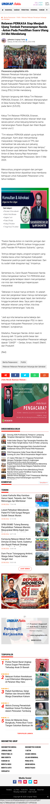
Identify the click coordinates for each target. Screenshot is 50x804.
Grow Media (30, 764)
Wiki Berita (6, 757)
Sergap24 (5, 771)
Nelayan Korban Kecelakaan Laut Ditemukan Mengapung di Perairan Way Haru (18, 679)
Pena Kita (29, 761)
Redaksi (9, 790)
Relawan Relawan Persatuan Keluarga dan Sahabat (24, 367)
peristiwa (25, 10)
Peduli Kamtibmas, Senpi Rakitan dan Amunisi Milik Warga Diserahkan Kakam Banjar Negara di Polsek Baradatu (17, 696)
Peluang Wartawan (20, 792)
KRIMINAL (34, 10)
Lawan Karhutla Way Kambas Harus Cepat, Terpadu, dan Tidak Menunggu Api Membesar (16, 498)
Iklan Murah (32, 792)
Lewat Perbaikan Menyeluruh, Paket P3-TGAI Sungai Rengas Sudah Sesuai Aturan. (15, 513)
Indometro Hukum (33, 747)
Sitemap (32, 790)
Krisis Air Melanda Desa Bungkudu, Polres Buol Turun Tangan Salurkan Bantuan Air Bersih (19, 724)
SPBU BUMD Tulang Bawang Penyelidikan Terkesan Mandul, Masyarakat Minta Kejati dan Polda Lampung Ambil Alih (16, 528)
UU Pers (16, 790)
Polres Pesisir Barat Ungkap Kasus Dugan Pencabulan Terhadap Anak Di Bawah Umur (18, 666)
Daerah (17, 10)
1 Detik (28, 750)
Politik (18, 17)
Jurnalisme (6, 750)
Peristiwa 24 (6, 754)
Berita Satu (6, 768)
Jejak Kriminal (31, 757)
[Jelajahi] (47, 3)
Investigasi (30, 768)
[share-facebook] (15, 375)
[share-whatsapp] (35, 375)
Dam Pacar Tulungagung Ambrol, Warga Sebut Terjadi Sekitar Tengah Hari (17, 556)
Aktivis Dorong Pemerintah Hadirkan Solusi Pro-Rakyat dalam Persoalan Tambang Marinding (18, 709)
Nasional (8, 10)
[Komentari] (44, 375)
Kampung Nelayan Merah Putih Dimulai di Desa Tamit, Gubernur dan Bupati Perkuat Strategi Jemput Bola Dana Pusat (16, 543)
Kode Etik (24, 790)
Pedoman (40, 790)
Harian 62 (5, 761)
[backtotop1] (48, 797)
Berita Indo (6, 764)
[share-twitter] (25, 375)
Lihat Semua (25, 569)
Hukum (41, 10)
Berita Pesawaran (9, 17)
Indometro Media (8, 747)
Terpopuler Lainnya (25, 733)
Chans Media (30, 754)
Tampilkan (43, 482)
